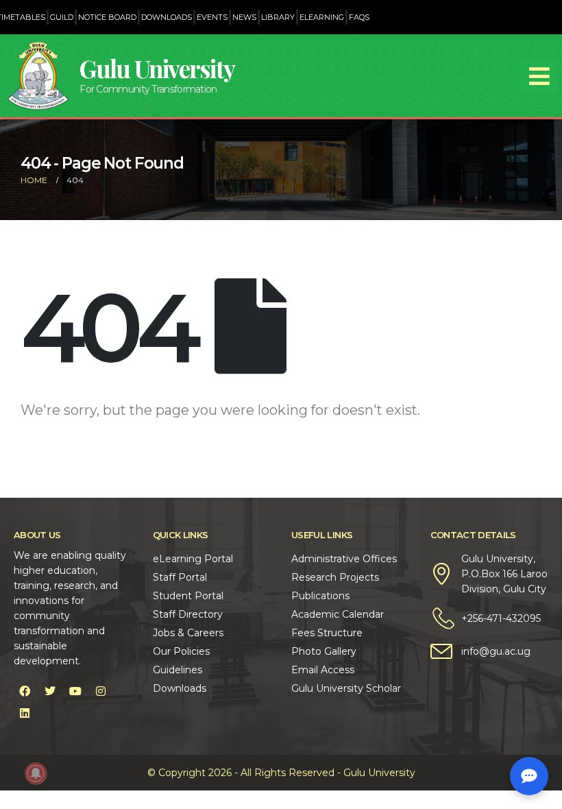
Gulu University (157, 68)
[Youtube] (75, 691)
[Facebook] (25, 691)
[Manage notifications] (36, 773)
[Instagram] (101, 691)
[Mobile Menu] (539, 76)
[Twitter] (50, 691)
